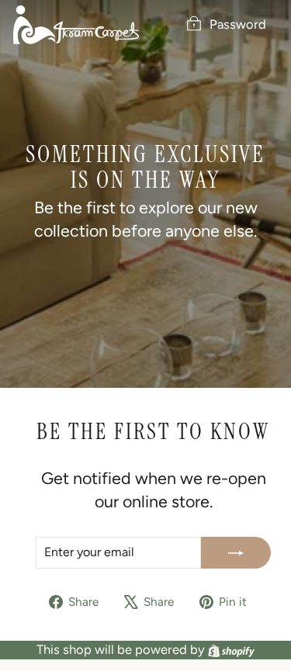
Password (238, 24)
